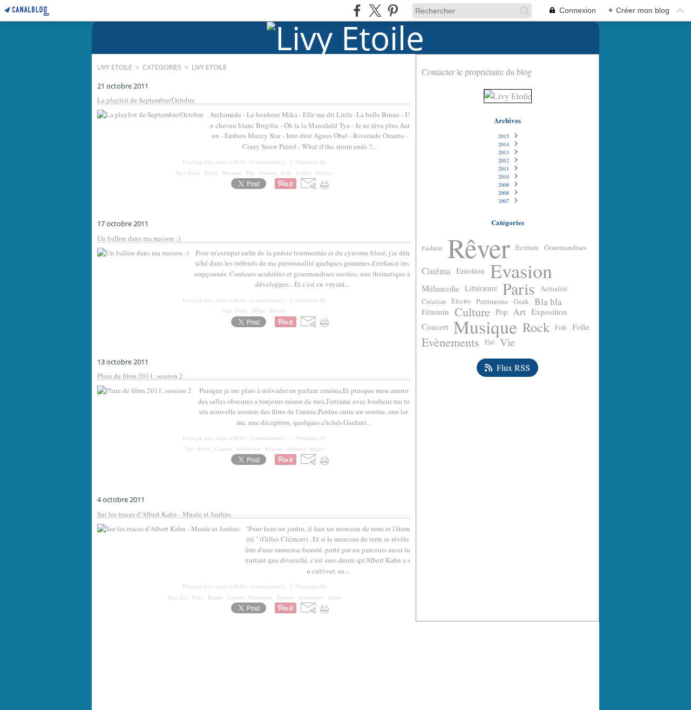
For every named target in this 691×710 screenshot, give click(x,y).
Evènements (450, 342)
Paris (519, 289)
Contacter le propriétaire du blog (477, 71)
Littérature (481, 289)
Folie (581, 327)
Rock (536, 327)
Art (519, 312)
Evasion (521, 271)
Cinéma (436, 270)
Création (434, 301)
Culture (472, 312)
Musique (485, 327)
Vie (507, 342)
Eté (489, 342)
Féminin (435, 312)
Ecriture (527, 247)
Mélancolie (440, 289)
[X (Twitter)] (375, 10)
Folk (561, 327)
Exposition (549, 312)
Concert (435, 327)
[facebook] (357, 10)
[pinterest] (392, 10)
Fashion (432, 248)
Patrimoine (492, 301)
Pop (501, 312)
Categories (162, 67)
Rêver (479, 247)
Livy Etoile (114, 67)
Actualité (553, 288)
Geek (521, 301)
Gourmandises (565, 247)
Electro (461, 301)
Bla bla (548, 301)
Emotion (470, 271)
